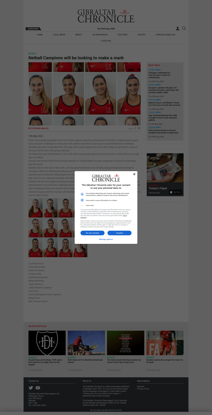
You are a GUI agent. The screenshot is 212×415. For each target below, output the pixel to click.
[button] (106, 205)
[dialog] (106, 207)
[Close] (134, 174)
